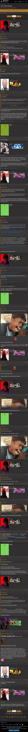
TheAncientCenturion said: (6, 633)
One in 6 (18, 237)
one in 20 (16, 240)
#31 (26, 394)
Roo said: (3, 69)
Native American (13, 535)
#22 (26, 66)
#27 (26, 217)
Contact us (3, 724)
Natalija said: (3, 94)
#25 (26, 155)
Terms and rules (9, 724)
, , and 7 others (12, 663)
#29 (26, 306)
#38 (26, 631)
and (5, 75)
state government (10, 537)
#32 (26, 426)
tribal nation (19, 535)
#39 (26, 679)
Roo (10, 21)
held (18, 534)
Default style (4, 722)
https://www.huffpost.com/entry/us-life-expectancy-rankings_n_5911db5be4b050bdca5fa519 (12, 231)
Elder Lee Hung (13, 618)
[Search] (26, 1)
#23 (26, 92)
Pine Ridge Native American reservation (17, 226)
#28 (26, 267)
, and (7, 121)
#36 (26, 557)
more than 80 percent (11, 609)
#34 (26, 499)
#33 (26, 474)
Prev (9, 16)
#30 (26, 362)
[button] (1, 1)
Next (19, 16)
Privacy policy (15, 724)
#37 (26, 589)
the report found (13, 228)
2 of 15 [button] (14, 16)
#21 (26, 34)
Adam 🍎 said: (4, 429)
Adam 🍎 (11, 53)
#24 (26, 137)
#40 (26, 702)
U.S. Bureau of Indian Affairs (20, 536)
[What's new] (24, 1)
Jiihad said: (3, 187)
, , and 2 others (9, 168)
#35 (26, 531)
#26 (26, 184)
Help (20, 724)
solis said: (3, 36)
